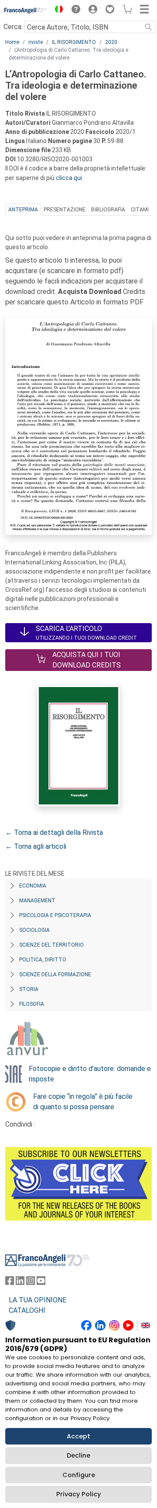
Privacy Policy (78, 1494)
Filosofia (31, 1004)
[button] (56, 10)
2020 (111, 42)
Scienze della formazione (55, 974)
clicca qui (69, 177)
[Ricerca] (148, 27)
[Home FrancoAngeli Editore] (25, 10)
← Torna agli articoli (35, 846)
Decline (78, 1455)
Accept (78, 1436)
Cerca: (13, 27)
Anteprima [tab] (23, 210)
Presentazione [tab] (64, 210)
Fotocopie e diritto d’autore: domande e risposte (90, 1073)
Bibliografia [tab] (108, 210)
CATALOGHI (27, 1310)
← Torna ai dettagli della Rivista (54, 832)
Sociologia (34, 930)
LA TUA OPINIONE (37, 1300)
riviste (35, 42)
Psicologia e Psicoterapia (55, 915)
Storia (28, 989)
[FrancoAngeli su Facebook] (9, 1282)
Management (37, 900)
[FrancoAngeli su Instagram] (30, 1282)
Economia (32, 886)
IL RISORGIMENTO (74, 42)
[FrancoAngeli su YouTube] (41, 1282)
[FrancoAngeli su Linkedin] (20, 1282)
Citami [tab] (140, 210)
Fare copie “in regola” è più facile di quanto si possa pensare (83, 1101)
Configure (78, 1475)
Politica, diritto (42, 960)
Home (12, 42)
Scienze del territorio (51, 945)
